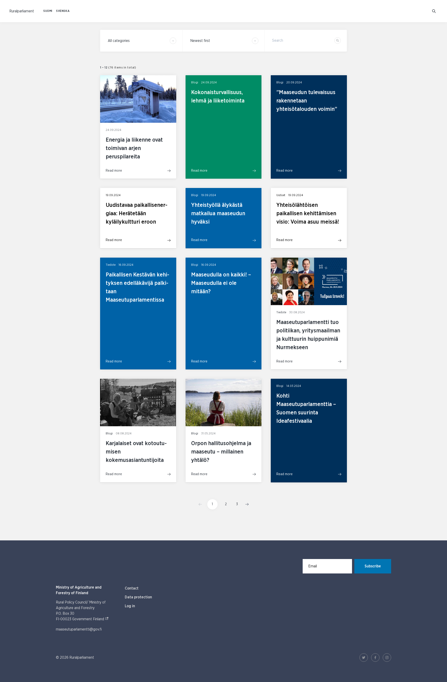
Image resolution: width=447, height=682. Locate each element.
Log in (130, 606)
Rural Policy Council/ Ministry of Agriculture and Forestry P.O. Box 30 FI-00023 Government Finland (85, 610)
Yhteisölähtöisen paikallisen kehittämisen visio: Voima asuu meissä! (307, 213)
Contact (132, 588)
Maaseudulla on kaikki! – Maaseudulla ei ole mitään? (221, 283)
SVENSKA (63, 11)
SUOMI (47, 11)
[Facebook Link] (375, 657)
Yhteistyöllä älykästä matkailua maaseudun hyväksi (218, 213)
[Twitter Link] (363, 657)
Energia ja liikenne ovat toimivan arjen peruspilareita (134, 148)
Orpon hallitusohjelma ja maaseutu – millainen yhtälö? (221, 452)
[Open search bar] (434, 11)
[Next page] (246, 504)
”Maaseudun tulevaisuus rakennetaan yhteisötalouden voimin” (306, 101)
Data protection (138, 597)
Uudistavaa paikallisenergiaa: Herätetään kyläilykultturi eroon (136, 213)
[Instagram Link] (387, 657)
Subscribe (373, 566)
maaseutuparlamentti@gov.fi (79, 629)
